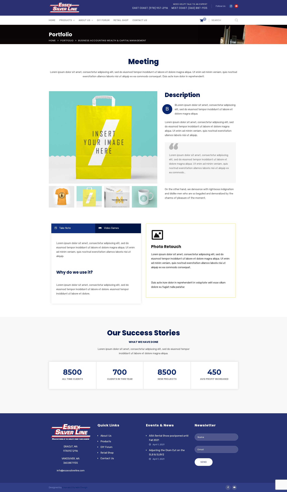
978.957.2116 (70, 451)
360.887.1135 (70, 463)
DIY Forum (103, 20)
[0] (201, 21)
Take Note (64, 228)
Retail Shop (121, 20)
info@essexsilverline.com (71, 470)
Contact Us (140, 20)
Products (65, 20)
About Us (84, 20)
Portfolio (67, 40)
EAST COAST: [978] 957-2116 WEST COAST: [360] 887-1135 (170, 8)
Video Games (111, 228)
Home (52, 20)
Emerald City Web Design (75, 487)
